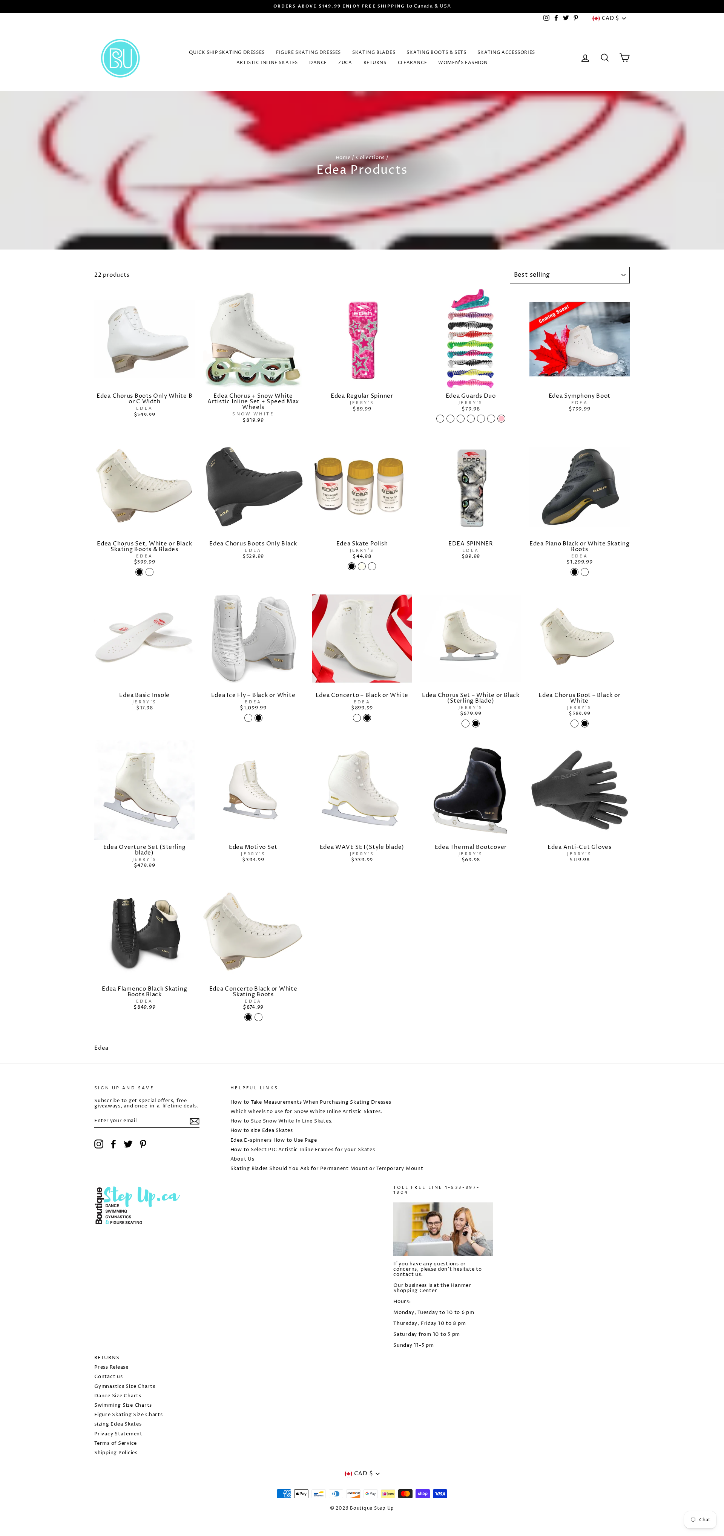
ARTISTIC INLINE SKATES (267, 63)
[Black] (351, 566)
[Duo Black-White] (481, 418)
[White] (584, 572)
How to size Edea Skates (261, 1130)
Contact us (108, 1377)
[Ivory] (361, 566)
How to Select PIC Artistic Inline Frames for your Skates (302, 1150)
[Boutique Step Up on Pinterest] (142, 1144)
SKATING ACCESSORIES (506, 52)
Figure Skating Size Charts (128, 1415)
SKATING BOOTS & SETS (436, 52)
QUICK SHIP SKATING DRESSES (227, 52)
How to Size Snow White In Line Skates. (281, 1121)
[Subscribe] (194, 1121)
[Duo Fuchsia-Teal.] (491, 418)
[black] (139, 572)
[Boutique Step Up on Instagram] (98, 1144)
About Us (242, 1159)
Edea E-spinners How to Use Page (273, 1140)
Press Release (111, 1367)
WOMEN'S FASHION (463, 63)
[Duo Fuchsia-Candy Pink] (501, 418)
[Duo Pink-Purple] (470, 418)
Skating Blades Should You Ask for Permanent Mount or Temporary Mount (326, 1168)
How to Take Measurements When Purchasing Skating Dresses (310, 1102)
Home (343, 158)
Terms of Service (115, 1443)
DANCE (318, 63)
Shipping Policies (116, 1453)
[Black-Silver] (440, 418)
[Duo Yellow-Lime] (460, 418)
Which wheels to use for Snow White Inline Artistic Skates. (306, 1112)
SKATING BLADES (373, 52)
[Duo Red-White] (450, 418)
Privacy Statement (118, 1434)
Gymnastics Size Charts (124, 1386)
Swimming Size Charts (123, 1405)
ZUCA (345, 63)
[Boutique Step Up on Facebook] (113, 1144)
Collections (370, 158)
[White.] (372, 566)
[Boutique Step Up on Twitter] (128, 1144)
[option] (362, 6)
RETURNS (375, 63)
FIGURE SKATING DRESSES (308, 52)
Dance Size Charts (117, 1396)
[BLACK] (574, 572)
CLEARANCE (412, 63)
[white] (149, 572)
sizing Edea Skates (118, 1424)
